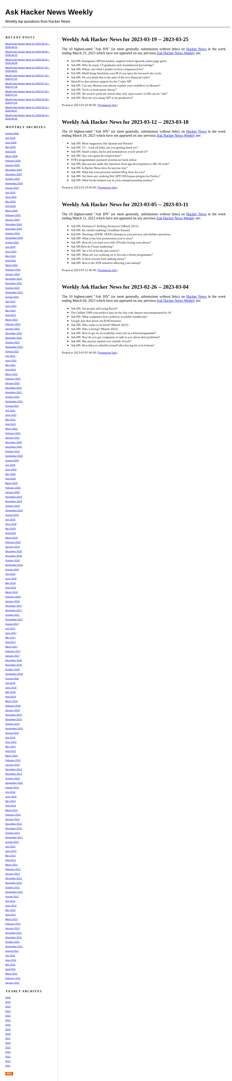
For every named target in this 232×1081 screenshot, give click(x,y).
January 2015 (12, 765)
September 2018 (14, 565)
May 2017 (10, 637)
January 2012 (12, 928)
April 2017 (10, 642)
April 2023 (10, 315)
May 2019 (10, 528)
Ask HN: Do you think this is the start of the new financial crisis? (110, 77)
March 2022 (11, 374)
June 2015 (11, 742)
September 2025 (14, 183)
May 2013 (10, 855)
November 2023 (13, 283)
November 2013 (13, 828)
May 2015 (10, 746)
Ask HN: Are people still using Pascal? (94, 308)
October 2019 (12, 506)
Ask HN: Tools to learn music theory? (94, 89)
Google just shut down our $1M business (96, 320)
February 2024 (13, 269)
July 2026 (10, 138)
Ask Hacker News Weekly (49, 12)
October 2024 (12, 233)
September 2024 (14, 238)
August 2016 (12, 678)
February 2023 (13, 324)
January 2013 (12, 874)
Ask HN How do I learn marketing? (92, 246)
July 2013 (10, 846)
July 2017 (10, 628)
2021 (8, 1020)
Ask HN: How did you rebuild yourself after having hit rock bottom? (113, 345)
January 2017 (12, 656)
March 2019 (11, 537)
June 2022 (11, 360)
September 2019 (14, 510)
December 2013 (13, 824)
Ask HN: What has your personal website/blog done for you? (108, 172)
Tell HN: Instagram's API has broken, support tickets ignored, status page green (119, 61)
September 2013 (14, 837)
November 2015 (13, 719)
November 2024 (13, 229)
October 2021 (12, 397)
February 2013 (13, 869)
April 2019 (10, 533)
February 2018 (13, 596)
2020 (8, 1025)
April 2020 (10, 478)
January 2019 (12, 546)
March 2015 (11, 755)
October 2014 (12, 778)
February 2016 (13, 705)
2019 (8, 1029)
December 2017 (13, 606)
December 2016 (13, 660)
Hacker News (196, 49)
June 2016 (11, 687)
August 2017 (12, 624)
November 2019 (13, 501)
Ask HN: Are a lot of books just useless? (95, 250)
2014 (8, 1052)
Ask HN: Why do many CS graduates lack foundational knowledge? (112, 65)
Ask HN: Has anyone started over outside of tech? (101, 341)
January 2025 (12, 219)
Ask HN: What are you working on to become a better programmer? (112, 254)
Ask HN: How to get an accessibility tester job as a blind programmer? (113, 333)
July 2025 (10, 192)
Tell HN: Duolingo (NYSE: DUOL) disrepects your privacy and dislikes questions (120, 234)
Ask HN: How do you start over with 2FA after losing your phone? (111, 242)
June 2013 (11, 851)
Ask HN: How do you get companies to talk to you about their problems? (115, 337)
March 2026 (11, 156)
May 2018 (10, 583)
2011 (7, 1065)
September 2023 (14, 292)
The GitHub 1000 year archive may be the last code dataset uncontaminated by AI (121, 312)
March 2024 (11, 265)
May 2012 (10, 910)
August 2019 (12, 515)
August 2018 (12, 569)
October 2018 (12, 560)
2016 (8, 1043)
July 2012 (10, 901)
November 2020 (13, 447)
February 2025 (13, 215)
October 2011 (12, 942)
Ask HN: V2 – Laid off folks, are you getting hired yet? (104, 147)
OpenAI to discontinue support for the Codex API (101, 81)
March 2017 (11, 646)
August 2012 (12, 896)
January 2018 (12, 601)
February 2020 (13, 487)
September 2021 (14, 401)
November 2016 (13, 665)
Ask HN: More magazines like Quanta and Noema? (102, 143)
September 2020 (14, 456)
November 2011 (13, 937)
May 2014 (10, 801)
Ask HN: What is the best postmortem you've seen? (102, 238)
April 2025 (10, 206)
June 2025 (11, 197)
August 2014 (12, 787)
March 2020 (11, 483)
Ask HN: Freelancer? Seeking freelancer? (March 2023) (104, 226)
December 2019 (13, 497)
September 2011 (14, 946)
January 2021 (12, 437)
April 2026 (10, 151)
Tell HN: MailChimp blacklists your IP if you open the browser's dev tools (116, 73)
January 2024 (12, 274)
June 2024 (11, 251)
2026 (8, 997)
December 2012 (13, 878)
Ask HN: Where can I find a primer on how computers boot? (107, 69)
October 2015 (12, 724)
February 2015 (13, 760)
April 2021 (10, 424)
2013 (8, 1056)
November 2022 (13, 338)
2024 (8, 1006)
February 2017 (13, 651)
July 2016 (10, 683)
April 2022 (10, 369)
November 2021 (13, 392)
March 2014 (11, 810)
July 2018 (10, 574)
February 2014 (13, 814)
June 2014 (11, 796)
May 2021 (10, 419)
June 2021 (11, 415)
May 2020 (10, 474)
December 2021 (13, 388)
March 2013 (11, 864)
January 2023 (12, 328)
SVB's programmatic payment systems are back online (104, 159)
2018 (8, 1034)
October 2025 (12, 179)
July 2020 (10, 465)
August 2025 (12, 188)
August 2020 (12, 460)
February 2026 (13, 160)
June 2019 (11, 524)
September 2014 (14, 783)
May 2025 (10, 201)
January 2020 (12, 492)
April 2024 (10, 260)
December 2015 (13, 715)
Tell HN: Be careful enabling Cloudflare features (100, 230)
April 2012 (10, 914)
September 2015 (14, 728)
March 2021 (11, 428)
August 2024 (12, 242)
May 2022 (10, 365)
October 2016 (12, 669)
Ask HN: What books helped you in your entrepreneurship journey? (112, 180)
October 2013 (12, 833)
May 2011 (10, 964)
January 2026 (12, 165)
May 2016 (10, 692)
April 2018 (10, 587)
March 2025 (11, 210)
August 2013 (12, 842)
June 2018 (11, 578)
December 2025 (13, 170)
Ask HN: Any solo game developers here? (96, 155)
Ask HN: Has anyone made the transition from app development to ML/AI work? (120, 164)
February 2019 (13, 542)
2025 (8, 1002)
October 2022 (12, 342)
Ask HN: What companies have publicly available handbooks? (109, 316)
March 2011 (11, 973)
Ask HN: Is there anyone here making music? (98, 258)
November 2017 (13, 610)
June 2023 (11, 306)
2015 (8, 1047)
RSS (9, 1073)
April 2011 (10, 969)
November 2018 (13, 556)
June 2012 (11, 905)
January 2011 (12, 983)
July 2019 (10, 519)
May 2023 (10, 310)
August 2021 (12, 406)
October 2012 (12, 887)
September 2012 (14, 892)
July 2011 (10, 955)
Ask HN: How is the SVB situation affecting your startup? (106, 263)
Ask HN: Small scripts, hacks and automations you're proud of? (109, 151)
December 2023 (13, 279)
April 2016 (10, 696)
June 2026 (11, 142)
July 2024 (10, 247)
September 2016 (14, 674)
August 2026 (12, 133)
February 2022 (13, 378)
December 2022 (13, 333)
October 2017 (12, 615)
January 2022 (12, 383)
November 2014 (13, 774)
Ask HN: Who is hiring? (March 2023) (94, 329)
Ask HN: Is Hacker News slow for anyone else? (99, 168)
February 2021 (13, 433)
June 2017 (11, 633)
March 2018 (11, 592)
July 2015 (10, 737)
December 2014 (13, 769)
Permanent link (107, 105)
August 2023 (12, 297)
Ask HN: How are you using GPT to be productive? (102, 97)
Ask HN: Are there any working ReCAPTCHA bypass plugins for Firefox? (115, 176)
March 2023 (11, 319)
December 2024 (13, 224)
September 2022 (14, 347)
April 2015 (10, 751)
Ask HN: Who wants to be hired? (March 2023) (99, 325)
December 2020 (13, 442)
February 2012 (13, 923)
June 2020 (11, 469)
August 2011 (12, 951)
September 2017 (14, 619)
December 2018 (13, 551)
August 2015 (12, 733)
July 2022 (10, 356)
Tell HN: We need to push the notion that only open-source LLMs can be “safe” (119, 93)
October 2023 (12, 288)
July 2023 (10, 301)
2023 (8, 1011)
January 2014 (12, 819)
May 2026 (10, 147)
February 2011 (12, 978)
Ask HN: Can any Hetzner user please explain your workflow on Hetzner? (115, 85)
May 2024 (10, 256)
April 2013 (10, 860)
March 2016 (11, 701)
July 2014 (10, 792)
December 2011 (13, 933)
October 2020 (12, 451)
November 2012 (13, 883)
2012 (8, 1061)
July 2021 (10, 410)
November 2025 (13, 174)
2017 (8, 1038)
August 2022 (12, 351)
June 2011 (10, 960)
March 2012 (11, 919)
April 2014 (10, 805)
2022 (8, 1015)
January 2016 (12, 710)
